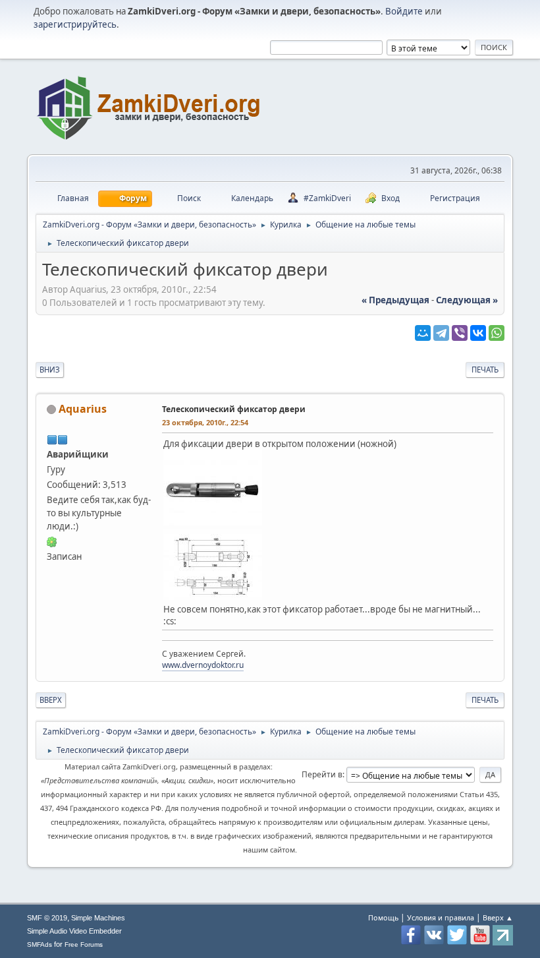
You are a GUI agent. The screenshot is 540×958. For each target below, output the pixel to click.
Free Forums (84, 944)
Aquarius (83, 409)
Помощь (383, 917)
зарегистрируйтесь (75, 24)
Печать (485, 369)
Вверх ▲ (498, 917)
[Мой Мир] (423, 333)
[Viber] (460, 333)
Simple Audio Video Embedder (74, 931)
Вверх (51, 700)
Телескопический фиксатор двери (234, 409)
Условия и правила (440, 917)
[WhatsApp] (496, 333)
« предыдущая (395, 300)
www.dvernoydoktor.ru (203, 665)
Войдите (404, 11)
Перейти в (322, 774)
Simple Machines (98, 918)
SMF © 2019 (47, 918)
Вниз (50, 369)
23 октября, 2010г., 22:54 (205, 422)
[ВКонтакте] (478, 333)
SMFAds (39, 944)
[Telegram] (441, 333)
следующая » (467, 300)
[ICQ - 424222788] (52, 541)
